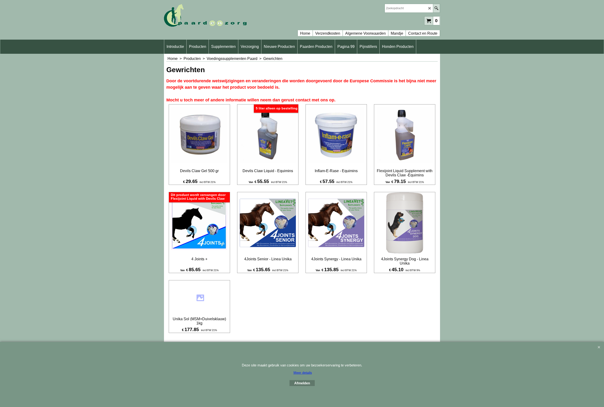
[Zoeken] (436, 8)
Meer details (303, 372)
